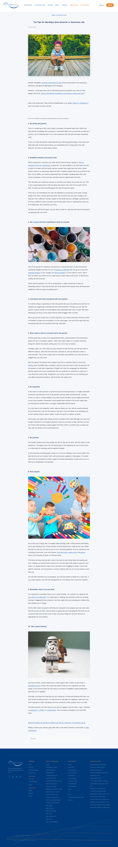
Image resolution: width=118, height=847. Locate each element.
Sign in (101, 5)
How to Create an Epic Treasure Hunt (99, 799)
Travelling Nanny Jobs (51, 775)
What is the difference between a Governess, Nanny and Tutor (62, 93)
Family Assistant (72, 786)
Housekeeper (71, 775)
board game (52, 710)
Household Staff (72, 783)
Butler (69, 789)
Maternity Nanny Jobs (51, 783)
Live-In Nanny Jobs (50, 770)
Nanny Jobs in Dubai (51, 786)
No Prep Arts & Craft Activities (98, 796)
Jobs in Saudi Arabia (51, 811)
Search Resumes (32, 781)
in (13, 777)
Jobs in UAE (49, 813)
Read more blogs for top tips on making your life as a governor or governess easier (56, 723)
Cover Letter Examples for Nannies (99, 781)
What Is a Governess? (80, 103)
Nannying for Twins (95, 775)
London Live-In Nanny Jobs (52, 802)
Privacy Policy (31, 773)
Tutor (69, 794)
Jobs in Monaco (50, 808)
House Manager (72, 778)
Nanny (69, 764)
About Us (30, 767)
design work (72, 552)
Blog (53, 15)
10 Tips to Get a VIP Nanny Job (98, 791)
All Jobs (48, 764)
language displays (34, 273)
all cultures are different (37, 597)
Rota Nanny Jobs (50, 773)
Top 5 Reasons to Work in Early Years (99, 794)
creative (36, 222)
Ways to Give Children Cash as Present (100, 805)
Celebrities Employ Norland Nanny (99, 773)
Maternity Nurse (72, 770)
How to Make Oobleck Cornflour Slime (100, 807)
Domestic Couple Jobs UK (52, 797)
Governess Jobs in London (52, 792)
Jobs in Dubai (49, 805)
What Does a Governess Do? (97, 767)
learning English (59, 273)
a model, (41, 710)
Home (30, 764)
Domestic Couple (72, 781)
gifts (37, 611)
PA (68, 792)
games (82, 552)
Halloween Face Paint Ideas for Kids (99, 802)
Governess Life (61, 15)
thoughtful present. (34, 686)
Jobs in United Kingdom (52, 822)
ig (16, 777)
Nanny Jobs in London (51, 767)
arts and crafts (62, 552)
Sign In (30, 784)
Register (30, 790)
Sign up (110, 5)
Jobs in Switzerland (51, 816)
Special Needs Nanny (95, 778)
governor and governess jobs (52, 83)
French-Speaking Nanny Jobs (53, 800)
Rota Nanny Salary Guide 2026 (98, 764)
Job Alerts (30, 793)
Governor (70, 800)
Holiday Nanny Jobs (51, 778)
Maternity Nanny (72, 773)
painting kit (33, 710)
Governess (71, 767)
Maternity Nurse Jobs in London (54, 789)
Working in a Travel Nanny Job (97, 788)
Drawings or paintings (61, 270)
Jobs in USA (49, 819)
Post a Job (30, 779)
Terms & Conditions (33, 770)
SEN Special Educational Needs (76, 797)
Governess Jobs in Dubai (52, 794)
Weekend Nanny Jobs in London (54, 781)
